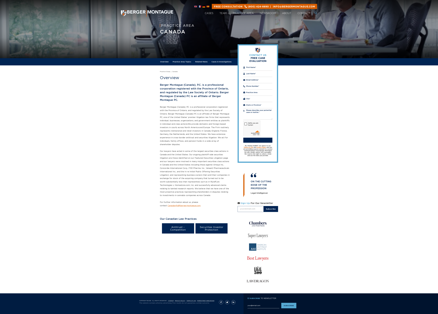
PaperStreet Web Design (205, 300)
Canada (175, 71)
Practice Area (243, 13)
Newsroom (268, 13)
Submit (258, 140)
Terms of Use (248, 147)
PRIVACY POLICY (180, 300)
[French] (199, 6)
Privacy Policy (261, 147)
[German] (203, 6)
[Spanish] (208, 6)
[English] (195, 6)
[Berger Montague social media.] (221, 302)
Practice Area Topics (182, 62)
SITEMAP (171, 300)
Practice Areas (165, 71)
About (286, 13)
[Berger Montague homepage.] (155, 10)
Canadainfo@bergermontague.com (184, 206)
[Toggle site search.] (315, 13)
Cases (209, 13)
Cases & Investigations (221, 62)
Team (223, 13)
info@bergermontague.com (264, 6)
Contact (303, 13)
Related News (201, 62)
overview (164, 62)
